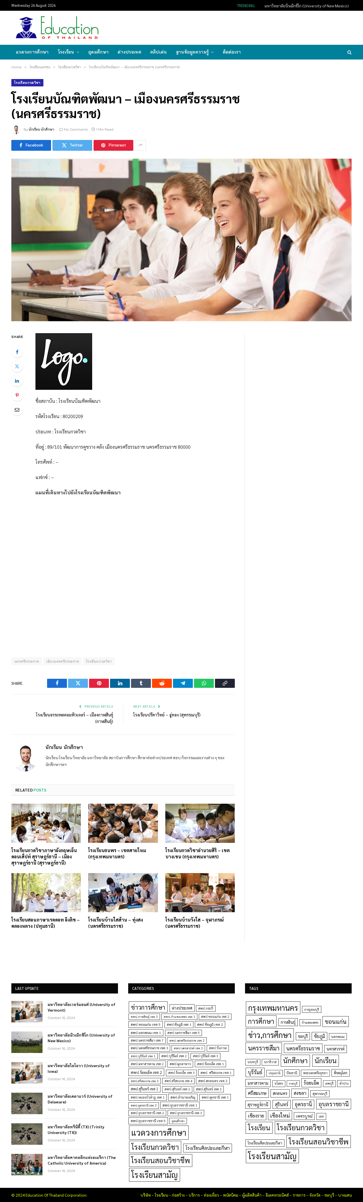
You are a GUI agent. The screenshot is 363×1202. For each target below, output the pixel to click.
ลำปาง (344, 1083)
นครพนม (338, 1036)
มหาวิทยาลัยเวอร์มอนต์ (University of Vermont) (81, 1007)
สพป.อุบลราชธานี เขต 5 (148, 1120)
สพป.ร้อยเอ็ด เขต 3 (181, 1073)
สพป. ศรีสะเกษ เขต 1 (216, 1072)
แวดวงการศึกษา (32, 52)
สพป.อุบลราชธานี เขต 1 (179, 1105)
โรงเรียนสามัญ (154, 1174)
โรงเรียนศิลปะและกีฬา (207, 1148)
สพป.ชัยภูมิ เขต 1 (179, 1024)
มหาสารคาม (258, 1083)
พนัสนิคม (230, 1194)
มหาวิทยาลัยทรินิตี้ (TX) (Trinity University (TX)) (76, 1129)
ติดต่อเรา (232, 52)
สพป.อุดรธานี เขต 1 (215, 1097)
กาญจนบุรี (311, 1009)
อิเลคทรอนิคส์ (277, 1194)
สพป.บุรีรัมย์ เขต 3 (205, 1056)
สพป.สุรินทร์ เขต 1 (144, 1088)
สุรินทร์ (281, 1104)
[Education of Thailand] (57, 28)
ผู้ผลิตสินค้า (251, 1194)
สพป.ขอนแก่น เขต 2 (215, 1016)
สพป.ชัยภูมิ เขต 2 (210, 1024)
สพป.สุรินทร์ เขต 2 (177, 1089)
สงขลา (300, 1093)
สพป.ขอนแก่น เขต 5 (146, 1024)
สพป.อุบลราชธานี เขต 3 (186, 1113)
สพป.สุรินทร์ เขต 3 (208, 1089)
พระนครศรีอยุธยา (315, 1073)
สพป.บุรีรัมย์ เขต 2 (174, 1056)
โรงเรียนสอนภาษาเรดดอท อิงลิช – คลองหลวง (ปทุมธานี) (45, 923)
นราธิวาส (270, 1062)
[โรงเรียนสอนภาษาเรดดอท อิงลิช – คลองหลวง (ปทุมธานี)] (46, 892)
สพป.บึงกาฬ (218, 1048)
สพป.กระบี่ (205, 1008)
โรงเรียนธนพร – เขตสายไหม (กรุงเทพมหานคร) (117, 853)
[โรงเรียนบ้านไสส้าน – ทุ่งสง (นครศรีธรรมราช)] (123, 892)
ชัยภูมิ (319, 1036)
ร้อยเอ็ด (311, 1082)
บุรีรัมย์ (255, 1072)
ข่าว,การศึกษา (270, 1035)
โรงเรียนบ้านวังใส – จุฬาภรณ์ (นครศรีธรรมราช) (194, 923)
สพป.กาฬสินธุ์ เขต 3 (144, 1016)
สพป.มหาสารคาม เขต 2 (147, 1064)
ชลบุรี (303, 1036)
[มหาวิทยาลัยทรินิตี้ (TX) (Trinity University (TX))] (27, 1134)
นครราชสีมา (264, 1048)
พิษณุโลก (340, 1072)
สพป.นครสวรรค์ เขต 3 (188, 1048)
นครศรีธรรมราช (26, 661)
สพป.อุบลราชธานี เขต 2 (147, 1113)
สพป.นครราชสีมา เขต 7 (147, 1040)
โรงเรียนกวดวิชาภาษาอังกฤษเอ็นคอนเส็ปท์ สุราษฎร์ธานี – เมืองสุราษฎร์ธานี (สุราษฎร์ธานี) (44, 856)
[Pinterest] (17, 395)
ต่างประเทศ (129, 52)
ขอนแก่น (336, 1021)
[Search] (349, 52)
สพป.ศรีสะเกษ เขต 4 (178, 1081)
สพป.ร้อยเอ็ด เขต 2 (146, 1072)
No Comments (76, 129)
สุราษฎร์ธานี (258, 1104)
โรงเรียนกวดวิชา (27, 82)
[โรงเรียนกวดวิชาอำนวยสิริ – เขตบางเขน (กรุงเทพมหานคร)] (200, 823)
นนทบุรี (253, 1062)
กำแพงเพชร (310, 1022)
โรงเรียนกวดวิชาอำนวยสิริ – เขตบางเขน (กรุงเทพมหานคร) (197, 853)
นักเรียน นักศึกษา (41, 129)
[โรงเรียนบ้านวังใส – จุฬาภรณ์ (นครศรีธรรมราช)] (200, 892)
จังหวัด (314, 1194)
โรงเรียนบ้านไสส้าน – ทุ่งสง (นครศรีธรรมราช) (115, 923)
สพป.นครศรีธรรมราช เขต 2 (186, 1040)
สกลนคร (280, 1093)
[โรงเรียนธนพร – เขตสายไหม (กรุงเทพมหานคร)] (123, 823)
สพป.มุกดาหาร (180, 1063)
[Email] (17, 409)
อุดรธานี (303, 1104)
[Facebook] (17, 352)
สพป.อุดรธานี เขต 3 (144, 1105)
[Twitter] (17, 366)
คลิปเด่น (158, 52)
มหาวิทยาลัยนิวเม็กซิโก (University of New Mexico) (307, 5)
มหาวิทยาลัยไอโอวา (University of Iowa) (79, 1068)
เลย (321, 1116)
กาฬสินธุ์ (288, 1022)
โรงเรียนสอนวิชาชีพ (160, 1160)
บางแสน (345, 1194)
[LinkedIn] (17, 380)
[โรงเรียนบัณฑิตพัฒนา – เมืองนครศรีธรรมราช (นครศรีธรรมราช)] (181, 240)
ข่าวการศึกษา (148, 1007)
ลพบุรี (329, 1083)
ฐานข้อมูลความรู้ (192, 52)
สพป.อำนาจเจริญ (182, 1097)
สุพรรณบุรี (320, 1093)
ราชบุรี (293, 1083)
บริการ (194, 1194)
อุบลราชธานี (333, 1104)
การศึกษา (261, 1021)
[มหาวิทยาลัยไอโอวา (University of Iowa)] (27, 1073)
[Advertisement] (248, 27)
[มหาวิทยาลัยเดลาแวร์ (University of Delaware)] (27, 1103)
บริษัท (145, 1194)
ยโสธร (279, 1083)
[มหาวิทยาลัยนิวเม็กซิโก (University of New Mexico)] (27, 1042)
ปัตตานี (291, 1073)
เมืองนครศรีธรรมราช (62, 661)
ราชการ (299, 1194)
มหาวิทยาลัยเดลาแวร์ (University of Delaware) (80, 1098)
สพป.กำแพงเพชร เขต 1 (179, 1016)
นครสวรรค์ (335, 1048)
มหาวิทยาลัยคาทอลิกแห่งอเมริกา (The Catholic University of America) (82, 1160)
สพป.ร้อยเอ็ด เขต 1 (210, 1064)
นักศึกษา (295, 1060)
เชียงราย (256, 1115)
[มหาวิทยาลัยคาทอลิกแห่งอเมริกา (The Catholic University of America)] (27, 1164)
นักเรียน (326, 1060)
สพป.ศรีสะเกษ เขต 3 (145, 1081)
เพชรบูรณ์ (304, 1115)
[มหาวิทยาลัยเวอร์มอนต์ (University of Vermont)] (27, 1011)
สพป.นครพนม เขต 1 (146, 1032)
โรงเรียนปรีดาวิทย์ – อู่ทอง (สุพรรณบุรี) (167, 714)
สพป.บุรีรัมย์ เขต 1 (143, 1056)
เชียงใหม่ (280, 1115)
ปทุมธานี (274, 1073)
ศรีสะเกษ (257, 1093)
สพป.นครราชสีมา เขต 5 (183, 1033)
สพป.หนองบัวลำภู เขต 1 (147, 1097)
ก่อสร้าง (178, 1194)
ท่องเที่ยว (211, 1194)
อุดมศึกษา (98, 52)
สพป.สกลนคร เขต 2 (212, 1080)
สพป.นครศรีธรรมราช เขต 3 (149, 1048)
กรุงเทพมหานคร (273, 1007)
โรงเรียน (66, 52)
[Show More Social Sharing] (140, 145)
